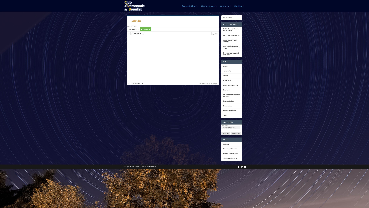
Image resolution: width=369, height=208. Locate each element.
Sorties (238, 6)
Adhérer (225, 66)
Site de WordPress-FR (230, 158)
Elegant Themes (135, 166)
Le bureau (226, 90)
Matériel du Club (228, 101)
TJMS (224, 115)
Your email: (225, 125)
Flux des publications (230, 149)
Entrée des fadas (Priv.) (230, 85)
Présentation (189, 6)
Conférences (207, 6)
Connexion (226, 144)
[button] (208, 83)
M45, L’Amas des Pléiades (231, 35)
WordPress (152, 166)
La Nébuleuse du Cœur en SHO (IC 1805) (231, 29)
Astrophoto (227, 71)
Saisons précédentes (229, 111)
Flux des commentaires (230, 153)
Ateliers (224, 6)
